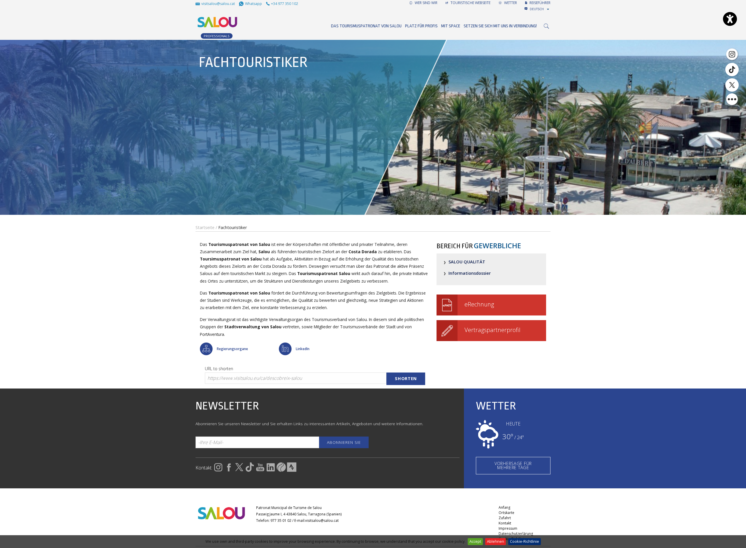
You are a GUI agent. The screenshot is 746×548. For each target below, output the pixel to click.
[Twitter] (732, 85)
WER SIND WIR (425, 2)
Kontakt (505, 523)
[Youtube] (260, 470)
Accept (475, 541)
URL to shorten (219, 368)
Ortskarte (506, 512)
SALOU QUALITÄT (466, 262)
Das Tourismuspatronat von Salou (366, 26)
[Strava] (291, 470)
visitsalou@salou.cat (322, 520)
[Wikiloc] (281, 470)
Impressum (508, 528)
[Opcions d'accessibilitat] (730, 19)
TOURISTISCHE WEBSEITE (470, 2)
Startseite (205, 227)
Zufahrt (505, 517)
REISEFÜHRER (539, 2)
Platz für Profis (421, 26)
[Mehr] (732, 99)
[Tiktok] (732, 69)
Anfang (504, 507)
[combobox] (540, 9)
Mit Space (450, 26)
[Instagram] (732, 54)
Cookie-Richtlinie (524, 541)
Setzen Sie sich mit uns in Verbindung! (500, 26)
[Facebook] (228, 470)
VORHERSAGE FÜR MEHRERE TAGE (513, 465)
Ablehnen (495, 541)
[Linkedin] (270, 470)
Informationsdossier (469, 273)
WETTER (510, 2)
